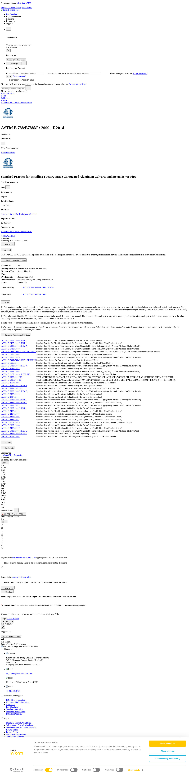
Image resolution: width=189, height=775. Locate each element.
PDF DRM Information (15, 700)
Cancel (9, 60)
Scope (6, 302)
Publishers (5, 98)
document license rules (21, 577)
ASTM (4, 100)
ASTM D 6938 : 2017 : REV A (14, 366)
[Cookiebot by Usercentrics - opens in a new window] (16, 770)
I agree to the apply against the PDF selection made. (34, 557)
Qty (2, 519)
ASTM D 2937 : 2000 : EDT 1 (14, 340)
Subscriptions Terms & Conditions (20, 725)
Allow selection (167, 751)
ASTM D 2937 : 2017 (10, 368)
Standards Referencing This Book (17, 335)
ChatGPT (7, 455)
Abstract (7, 250)
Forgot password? (140, 73)
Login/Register (14, 64)
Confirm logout (19, 60)
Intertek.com (27, 7)
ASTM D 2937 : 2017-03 (11, 388)
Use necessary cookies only (167, 759)
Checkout (8, 592)
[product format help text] (16, 510)
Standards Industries (14, 709)
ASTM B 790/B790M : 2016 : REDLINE (18, 352)
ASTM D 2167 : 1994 (10, 383)
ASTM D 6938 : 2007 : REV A (14, 391)
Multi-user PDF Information (17, 702)
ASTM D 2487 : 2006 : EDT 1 (14, 402)
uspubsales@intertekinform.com (19, 673)
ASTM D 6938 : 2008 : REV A (14, 346)
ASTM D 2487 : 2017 (10, 428)
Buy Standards (12, 14)
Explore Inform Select (78, 84)
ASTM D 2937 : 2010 (10, 394)
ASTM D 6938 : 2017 (10, 405)
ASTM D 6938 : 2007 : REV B (14, 431)
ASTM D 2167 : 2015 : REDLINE (15, 374)
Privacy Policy (12, 732)
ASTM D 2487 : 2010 (10, 411)
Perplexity (17, 455)
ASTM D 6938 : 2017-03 (11, 377)
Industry (7, 442)
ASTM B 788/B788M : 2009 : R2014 (16, 103)
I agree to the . (16, 577)
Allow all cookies (167, 743)
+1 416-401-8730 (24, 3)
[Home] (10, 10)
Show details (134, 770)
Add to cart (9, 244)
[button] (5, 462)
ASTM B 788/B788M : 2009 (34, 294)
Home (3, 96)
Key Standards (12, 707)
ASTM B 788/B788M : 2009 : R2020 (16, 232)
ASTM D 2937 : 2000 (10, 397)
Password (100, 73)
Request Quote (7, 621)
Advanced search (8, 93)
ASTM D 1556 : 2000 (10, 363)
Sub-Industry (9, 448)
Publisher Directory (14, 714)
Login (9, 76)
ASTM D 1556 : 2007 (10, 354)
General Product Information (15, 260)
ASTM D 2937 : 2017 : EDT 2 (14, 385)
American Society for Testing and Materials (18, 214)
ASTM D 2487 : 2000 (10, 414)
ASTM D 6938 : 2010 (10, 349)
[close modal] (8, 50)
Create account (13, 618)
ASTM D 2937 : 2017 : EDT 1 (14, 408)
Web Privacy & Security (16, 734)
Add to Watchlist (8, 152)
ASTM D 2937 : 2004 (10, 425)
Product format (7, 511)
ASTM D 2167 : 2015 (10, 422)
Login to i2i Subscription (11, 7)
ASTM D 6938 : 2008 (10, 371)
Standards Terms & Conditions (18, 723)
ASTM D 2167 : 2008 (10, 436)
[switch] (74, 770)
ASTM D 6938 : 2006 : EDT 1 (14, 400)
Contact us (10, 704)
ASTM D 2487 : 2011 (10, 419)
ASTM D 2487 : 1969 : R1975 (14, 434)
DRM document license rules (24, 557)
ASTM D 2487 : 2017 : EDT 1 (14, 343)
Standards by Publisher (15, 711)
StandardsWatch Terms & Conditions (21, 727)
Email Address (36, 73)
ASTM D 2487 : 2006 (10, 417)
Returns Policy (12, 730)
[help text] (3, 143)
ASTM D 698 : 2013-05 (11, 380)
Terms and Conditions (15, 737)
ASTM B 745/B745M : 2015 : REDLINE (18, 360)
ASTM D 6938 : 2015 (10, 357)
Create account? (19, 76)
